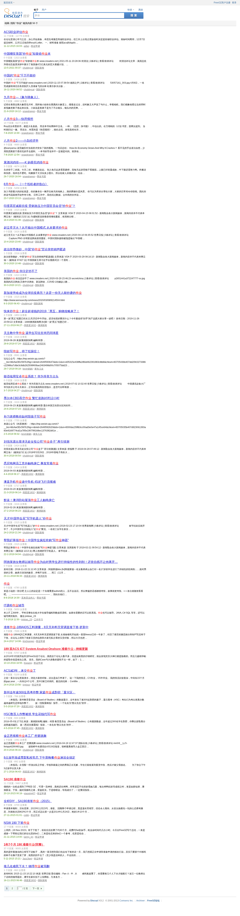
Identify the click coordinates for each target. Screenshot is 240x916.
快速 (130, 9)
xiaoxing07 (29, 793)
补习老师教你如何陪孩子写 (25, 416)
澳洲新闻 (42, 325)
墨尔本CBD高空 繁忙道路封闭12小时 (31, 398)
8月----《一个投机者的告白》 (26, 184)
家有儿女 (39, 368)
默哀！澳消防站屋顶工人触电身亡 (29, 500)
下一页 (35, 888)
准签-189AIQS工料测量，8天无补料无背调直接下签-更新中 (46, 627)
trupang (28, 663)
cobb (26, 815)
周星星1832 (30, 325)
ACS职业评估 (16, 32)
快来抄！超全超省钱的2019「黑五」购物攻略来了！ (42, 311)
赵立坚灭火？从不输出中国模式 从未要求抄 (36, 227)
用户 (44, 9)
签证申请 (35, 46)
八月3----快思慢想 (18, 118)
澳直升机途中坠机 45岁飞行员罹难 (30, 481)
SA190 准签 (15, 779)
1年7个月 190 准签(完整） (24, 844)
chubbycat (28, 68)
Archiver (140, 900)
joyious (26, 684)
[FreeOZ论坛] (17, 17)
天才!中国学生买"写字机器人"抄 (28, 518)
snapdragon (29, 111)
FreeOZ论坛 (153, 900)
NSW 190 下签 (16, 822)
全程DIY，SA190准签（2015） (28, 801)
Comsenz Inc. (126, 900)
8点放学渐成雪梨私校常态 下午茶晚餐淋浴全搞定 (39, 757)
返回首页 (8, 2)
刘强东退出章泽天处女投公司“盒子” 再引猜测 (36, 441)
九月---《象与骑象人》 (22, 97)
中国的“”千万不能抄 (20, 75)
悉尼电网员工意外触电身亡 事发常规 (31, 463)
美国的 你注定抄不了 (21, 271)
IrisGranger (28, 641)
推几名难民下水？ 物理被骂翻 (27, 866)
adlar (26, 46)
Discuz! (94, 900)
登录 (234, 2)
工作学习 (38, 619)
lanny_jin (28, 837)
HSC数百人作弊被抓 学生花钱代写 (30, 714)
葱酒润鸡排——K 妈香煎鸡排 (26, 162)
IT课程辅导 (14, 605)
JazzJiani (27, 858)
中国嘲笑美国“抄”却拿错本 (27, 53)
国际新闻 (39, 68)
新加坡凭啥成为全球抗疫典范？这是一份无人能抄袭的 (43, 292)
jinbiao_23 (26, 619)
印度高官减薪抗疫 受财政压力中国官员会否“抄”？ (39, 205)
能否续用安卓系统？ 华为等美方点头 (31, 376)
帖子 (36, 9)
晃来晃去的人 (28, 597)
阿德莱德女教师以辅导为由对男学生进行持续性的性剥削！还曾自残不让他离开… (61, 562)
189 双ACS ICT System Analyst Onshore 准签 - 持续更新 (46, 648)
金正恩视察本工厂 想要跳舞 (25, 735)
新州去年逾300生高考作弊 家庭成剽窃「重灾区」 (40, 692)
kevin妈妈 (28, 368)
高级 (140, 9)
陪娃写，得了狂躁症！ (22, 351)
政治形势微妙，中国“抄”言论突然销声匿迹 (35, 249)
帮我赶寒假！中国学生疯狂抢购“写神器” (36, 540)
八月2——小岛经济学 (21, 140)
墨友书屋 (41, 111)
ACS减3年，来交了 (20, 670)
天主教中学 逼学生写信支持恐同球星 (31, 333)
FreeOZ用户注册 (222, 2)
